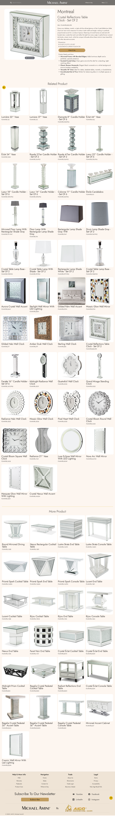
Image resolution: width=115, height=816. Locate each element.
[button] (105, 2)
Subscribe (35, 799)
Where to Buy (71, 50)
